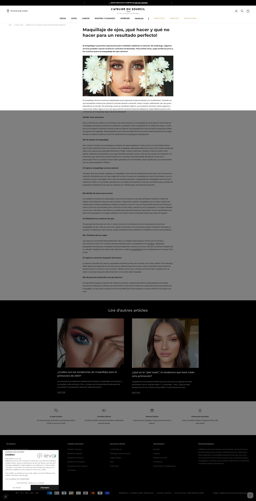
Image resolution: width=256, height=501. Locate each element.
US (26, 493)
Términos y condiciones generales (136, 493)
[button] (5, 496)
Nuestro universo (75, 449)
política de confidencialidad (189, 493)
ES (32, 493)
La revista (72, 470)
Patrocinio (114, 466)
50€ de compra (141, 3)
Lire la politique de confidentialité (17, 479)
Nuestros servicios (75, 457)
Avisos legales (164, 493)
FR (17, 493)
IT (21, 493)
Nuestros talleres (75, 453)
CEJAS (63, 18)
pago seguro (116, 457)
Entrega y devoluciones (120, 453)
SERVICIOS (159, 18)
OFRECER (125, 18)
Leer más (61, 392)
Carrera (156, 453)
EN (37, 493)
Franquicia (157, 462)
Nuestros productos (76, 462)
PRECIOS (174, 18)
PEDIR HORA (190, 18)
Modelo (156, 449)
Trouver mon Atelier (19, 11)
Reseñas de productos (77, 466)
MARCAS (139, 18)
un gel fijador (136, 249)
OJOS (74, 18)
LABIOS (85, 18)
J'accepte (44, 487)
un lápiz (151, 243)
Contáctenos (115, 449)
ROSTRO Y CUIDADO (105, 18)
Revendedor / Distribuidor (164, 466)
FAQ (112, 462)
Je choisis (17, 487)
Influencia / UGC (160, 457)
